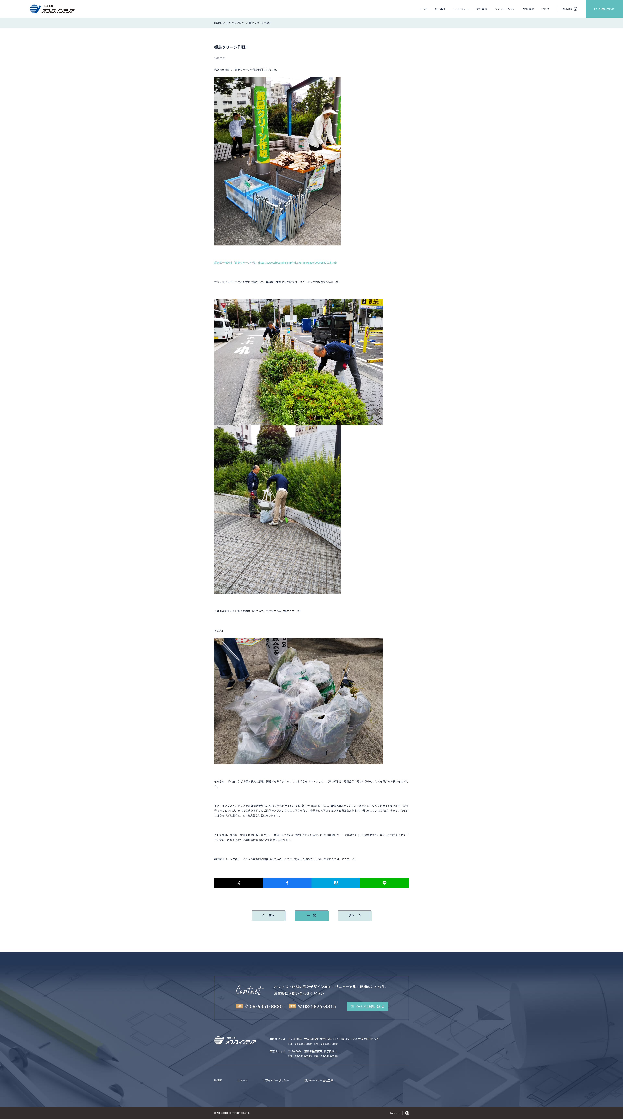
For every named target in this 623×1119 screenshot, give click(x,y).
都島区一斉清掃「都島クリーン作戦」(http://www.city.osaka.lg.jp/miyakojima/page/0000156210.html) (275, 262)
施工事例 (440, 9)
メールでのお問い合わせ (369, 1006)
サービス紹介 (461, 9)
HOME (423, 9)
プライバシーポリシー (276, 1080)
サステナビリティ (505, 9)
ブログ (545, 9)
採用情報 (528, 9)
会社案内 (481, 9)
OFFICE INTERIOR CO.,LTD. (236, 1113)
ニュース (242, 1080)
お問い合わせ (606, 9)
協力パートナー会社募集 (319, 1080)
